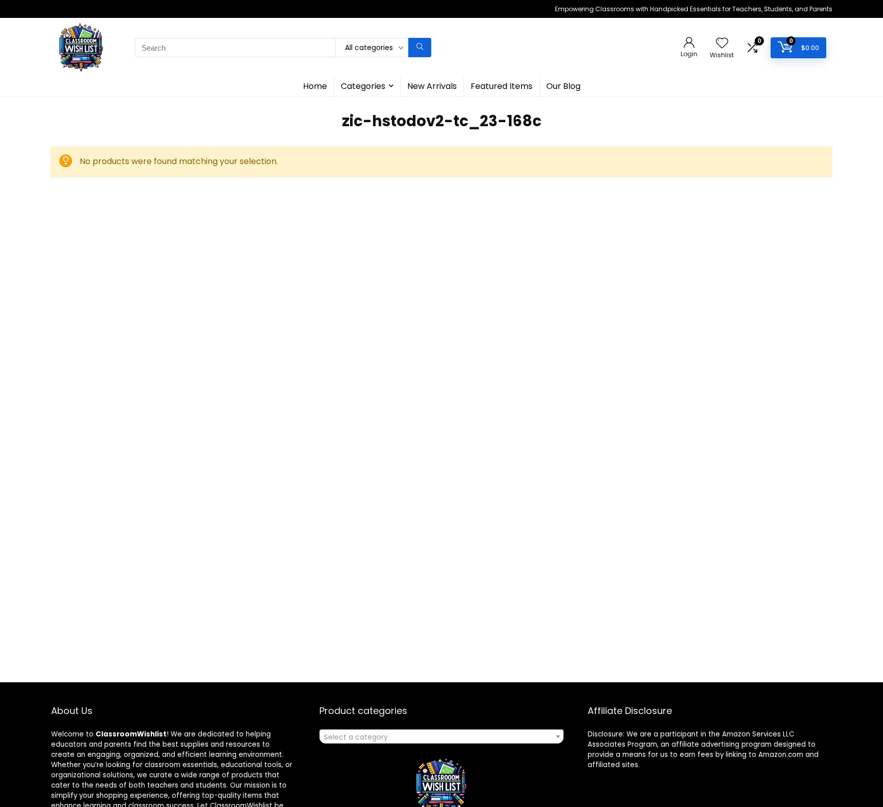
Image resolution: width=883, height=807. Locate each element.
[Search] (419, 47)
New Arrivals (432, 86)
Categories (363, 86)
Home (315, 86)
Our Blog (563, 86)
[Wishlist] (722, 43)
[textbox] (441, 737)
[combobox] (441, 736)
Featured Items (501, 86)
